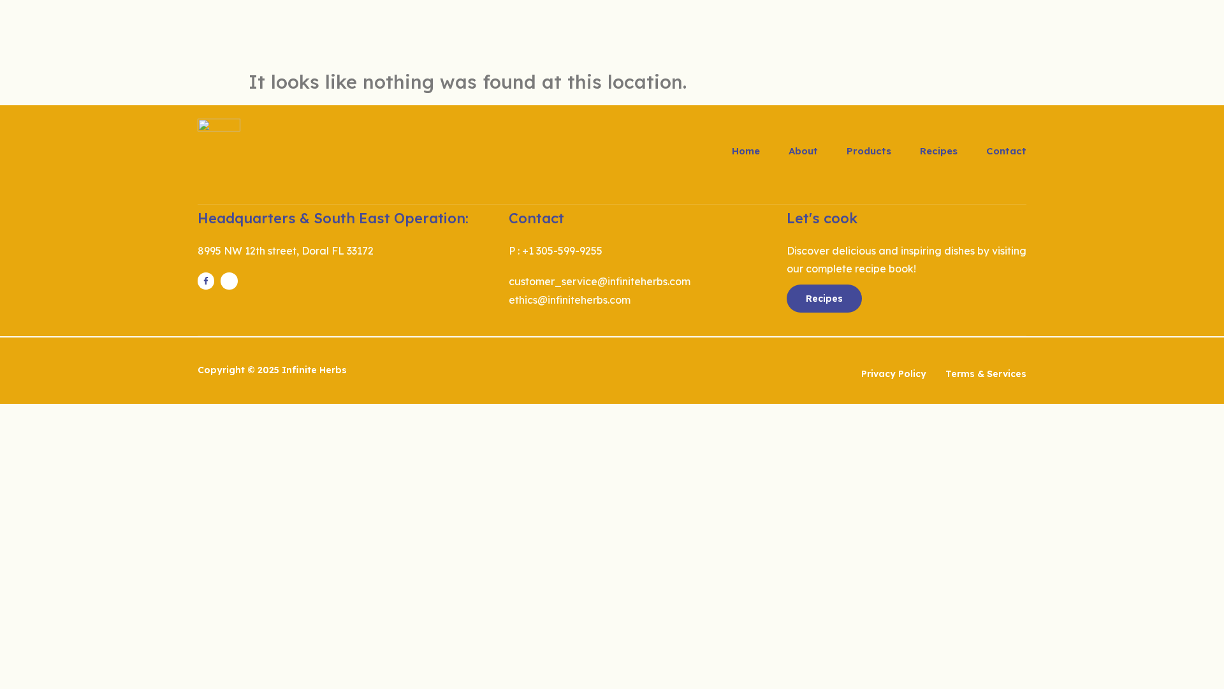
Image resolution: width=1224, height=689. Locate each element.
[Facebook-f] (206, 280)
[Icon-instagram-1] (229, 280)
